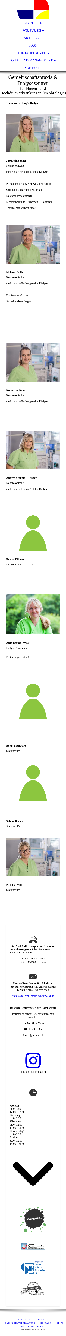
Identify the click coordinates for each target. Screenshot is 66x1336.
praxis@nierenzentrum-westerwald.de (33, 995)
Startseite (33, 23)
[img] (33, 9)
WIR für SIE (32, 30)
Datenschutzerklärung (20, 1323)
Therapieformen (31, 53)
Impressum (42, 1320)
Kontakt (32, 68)
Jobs (33, 45)
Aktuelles (33, 38)
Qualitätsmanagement (31, 60)
